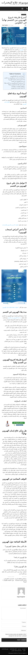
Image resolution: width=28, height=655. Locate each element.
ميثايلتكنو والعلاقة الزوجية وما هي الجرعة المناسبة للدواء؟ (21, 580)
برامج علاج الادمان (5, 649)
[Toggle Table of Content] (23, 74)
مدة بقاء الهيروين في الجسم (17, 81)
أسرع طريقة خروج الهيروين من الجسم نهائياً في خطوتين (14, 20)
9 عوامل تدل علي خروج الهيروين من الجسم (14, 77)
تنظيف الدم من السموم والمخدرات (10, 225)
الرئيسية (23, 649)
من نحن (19, 649)
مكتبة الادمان (20, 12)
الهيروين (22, 49)
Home (25, 12)
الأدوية (24, 650)
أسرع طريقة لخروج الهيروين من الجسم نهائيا (14, 83)
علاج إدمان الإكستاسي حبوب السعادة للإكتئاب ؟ (8, 579)
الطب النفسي (14, 650)
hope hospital (5, 25)
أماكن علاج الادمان (13, 649)
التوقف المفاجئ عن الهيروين (17, 86)
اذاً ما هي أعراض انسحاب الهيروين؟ (16, 79)
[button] (20, 9)
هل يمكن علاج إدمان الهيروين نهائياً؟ (16, 84)
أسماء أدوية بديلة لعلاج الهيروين (17, 76)
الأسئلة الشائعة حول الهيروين (17, 88)
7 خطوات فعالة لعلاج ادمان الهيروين (10, 307)
